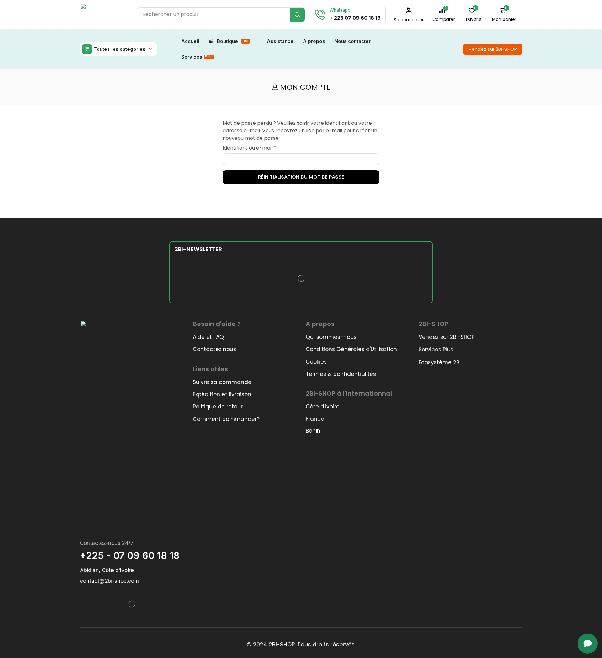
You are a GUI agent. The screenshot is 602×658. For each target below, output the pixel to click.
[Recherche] (297, 15)
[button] (443, 15)
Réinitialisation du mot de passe (301, 177)
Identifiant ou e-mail (249, 147)
